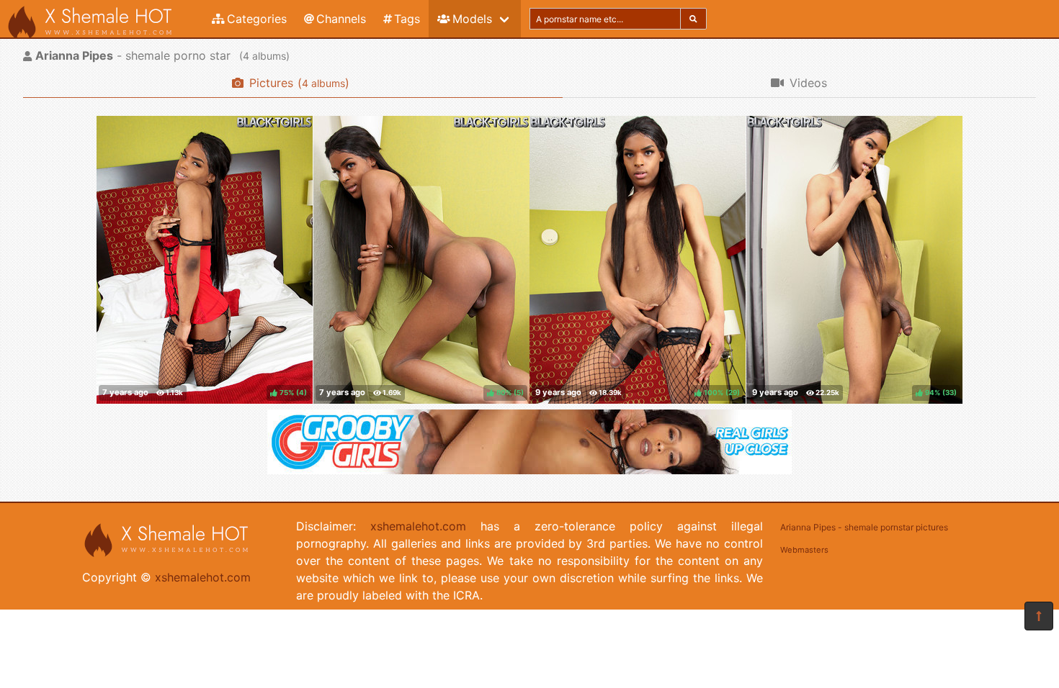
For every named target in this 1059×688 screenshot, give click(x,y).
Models (472, 19)
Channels (341, 19)
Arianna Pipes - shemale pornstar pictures (864, 527)
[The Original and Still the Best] (529, 470)
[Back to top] (1038, 616)
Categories (257, 19)
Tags (407, 19)
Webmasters (804, 550)
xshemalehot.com (203, 577)
